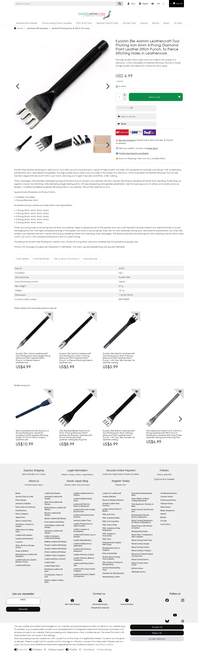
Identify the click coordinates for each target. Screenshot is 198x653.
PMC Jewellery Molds (111, 518)
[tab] (22, 258)
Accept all (157, 627)
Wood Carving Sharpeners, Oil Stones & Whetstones (142, 522)
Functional (89, 649)
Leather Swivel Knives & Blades (112, 510)
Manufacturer (90, 258)
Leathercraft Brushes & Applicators (82, 545)
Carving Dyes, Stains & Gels (53, 576)
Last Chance (165, 524)
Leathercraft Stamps (52, 493)
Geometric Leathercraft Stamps (53, 532)
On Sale (178, 23)
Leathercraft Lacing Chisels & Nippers (84, 570)
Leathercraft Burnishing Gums (82, 500)
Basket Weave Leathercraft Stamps (55, 509)
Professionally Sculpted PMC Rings (111, 544)
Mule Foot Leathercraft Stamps (53, 503)
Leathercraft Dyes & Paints (54, 559)
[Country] (152, 3)
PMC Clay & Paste (109, 525)
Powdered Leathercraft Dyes (53, 570)
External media (56, 649)
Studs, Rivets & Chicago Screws (25, 547)
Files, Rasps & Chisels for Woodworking (112, 563)
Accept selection (157, 638)
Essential (23, 649)
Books (166, 23)
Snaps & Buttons (22, 551)
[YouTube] (174, 615)
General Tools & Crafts (107, 23)
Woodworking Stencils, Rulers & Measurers (140, 516)
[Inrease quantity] (125, 95)
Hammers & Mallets (23, 504)
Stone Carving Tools (23, 521)
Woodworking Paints (139, 531)
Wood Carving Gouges (140, 544)
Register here (120, 485)
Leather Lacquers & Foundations (81, 530)
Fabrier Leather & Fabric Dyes (54, 581)
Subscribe (23, 609)
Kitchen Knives (137, 568)
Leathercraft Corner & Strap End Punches (84, 511)
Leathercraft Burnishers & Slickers (83, 494)
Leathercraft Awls (109, 497)
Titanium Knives (166, 504)
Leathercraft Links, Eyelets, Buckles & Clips (26, 561)
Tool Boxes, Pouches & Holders (25, 525)
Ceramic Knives (166, 497)
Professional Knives (168, 500)
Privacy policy (106, 644)
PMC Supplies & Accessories (108, 535)
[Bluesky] (167, 621)
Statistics (38, 649)
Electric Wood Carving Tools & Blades (111, 558)
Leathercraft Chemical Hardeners (82, 550)
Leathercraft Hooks (23, 565)
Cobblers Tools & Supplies (54, 555)
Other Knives (165, 507)
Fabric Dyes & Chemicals (25, 507)
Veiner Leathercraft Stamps (55, 552)
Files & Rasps (21, 500)
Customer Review (41, 258)
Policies (160, 475)
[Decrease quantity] (125, 99)
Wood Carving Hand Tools (141, 540)
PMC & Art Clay (84, 23)
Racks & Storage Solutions (112, 500)
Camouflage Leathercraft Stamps (54, 526)
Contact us (99, 593)
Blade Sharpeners (167, 511)
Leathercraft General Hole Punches (83, 516)
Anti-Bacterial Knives (168, 493)
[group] (33, 331)
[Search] (119, 3)
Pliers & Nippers (22, 514)
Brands (155, 23)
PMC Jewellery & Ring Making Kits (111, 529)
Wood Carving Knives (140, 560)
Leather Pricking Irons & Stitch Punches (70, 28)
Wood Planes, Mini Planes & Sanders (141, 527)
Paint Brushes (21, 511)
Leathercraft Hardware (24, 539)
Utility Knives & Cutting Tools (24, 531)
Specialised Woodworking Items (141, 494)
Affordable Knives (138, 572)
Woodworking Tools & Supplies (57, 23)
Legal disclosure (22, 644)
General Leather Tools (82, 521)
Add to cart (154, 97)
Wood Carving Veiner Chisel (139, 564)
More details (22, 258)
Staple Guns (20, 517)
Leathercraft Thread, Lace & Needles (84, 536)
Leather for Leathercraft (111, 493)
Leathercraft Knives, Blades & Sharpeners (84, 575)
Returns (65, 475)
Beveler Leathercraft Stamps (52, 514)
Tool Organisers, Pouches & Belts (142, 505)
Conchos (19, 542)
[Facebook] (167, 600)
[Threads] (182, 621)
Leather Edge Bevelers (82, 540)
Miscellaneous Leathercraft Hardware (26, 555)
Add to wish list (127, 116)
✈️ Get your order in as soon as (131, 148)
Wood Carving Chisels (140, 547)
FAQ (169, 475)
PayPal (73, 649)
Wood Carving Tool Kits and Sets (142, 511)
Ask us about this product (66, 258)
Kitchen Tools (129, 23)
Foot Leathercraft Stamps (54, 522)
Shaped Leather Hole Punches (110, 505)
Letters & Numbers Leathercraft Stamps (52, 537)
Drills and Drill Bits (109, 553)
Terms (78, 475)
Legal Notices (87, 475)
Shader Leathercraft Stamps (55, 545)
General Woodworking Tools (111, 569)
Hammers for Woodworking (113, 573)
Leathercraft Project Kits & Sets (83, 564)
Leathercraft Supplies (26, 23)
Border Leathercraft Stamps (55, 519)
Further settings (104, 649)
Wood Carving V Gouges (141, 551)
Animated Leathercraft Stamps (53, 498)
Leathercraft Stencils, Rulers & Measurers (81, 505)
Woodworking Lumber (111, 577)
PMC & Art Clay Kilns (110, 521)
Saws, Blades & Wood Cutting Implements (140, 500)
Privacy (72, 475)
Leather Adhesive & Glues (83, 555)
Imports (144, 23)
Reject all (157, 633)
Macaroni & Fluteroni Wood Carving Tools (142, 555)
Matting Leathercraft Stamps (55, 542)
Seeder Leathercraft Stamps (55, 549)
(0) (131, 107)
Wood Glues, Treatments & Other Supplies (141, 536)
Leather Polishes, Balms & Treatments (83, 559)
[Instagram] (182, 600)
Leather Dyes (49, 562)
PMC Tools (106, 539)
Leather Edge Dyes (52, 566)
